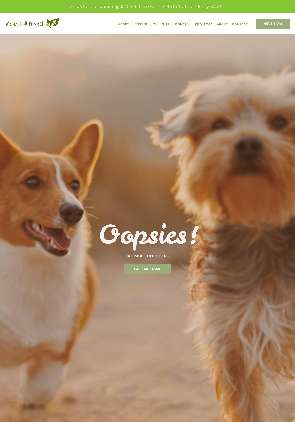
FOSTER (141, 24)
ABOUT (222, 24)
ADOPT (123, 24)
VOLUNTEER (162, 24)
